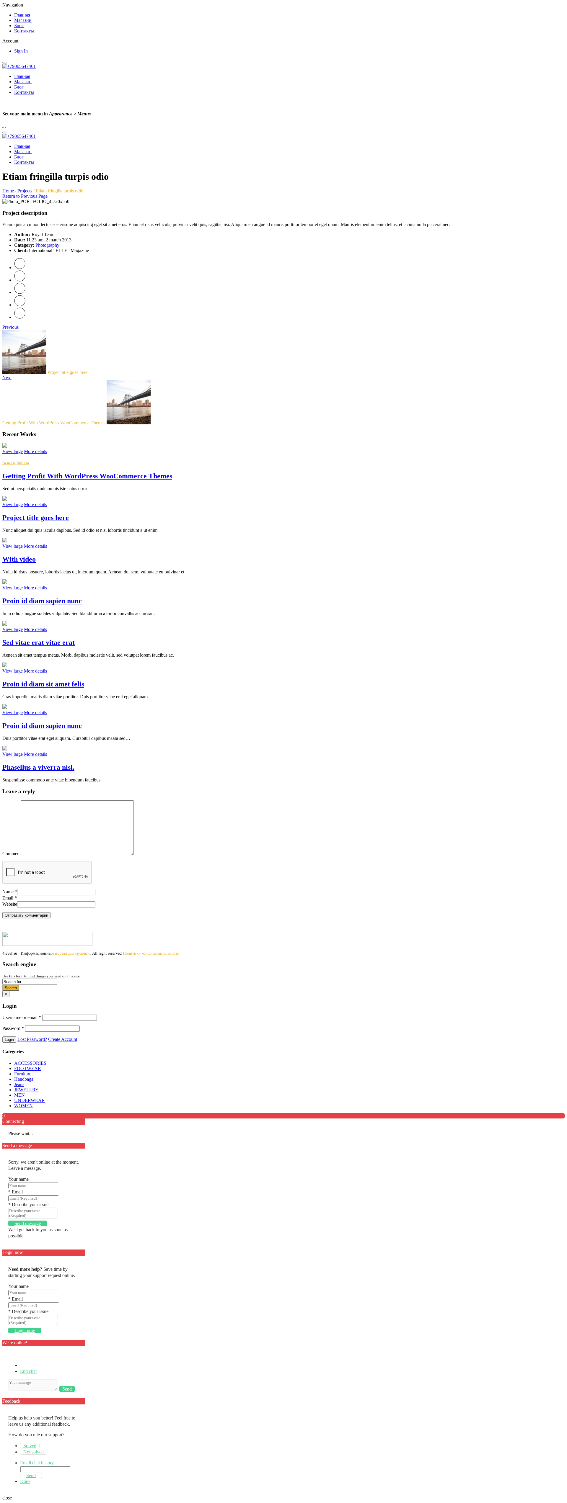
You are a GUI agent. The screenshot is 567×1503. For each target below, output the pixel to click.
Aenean (8, 463)
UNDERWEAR (29, 1100)
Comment (11, 853)
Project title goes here (35, 517)
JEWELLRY (26, 1089)
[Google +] (19, 304)
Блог (19, 25)
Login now (24, 1330)
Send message (27, 1223)
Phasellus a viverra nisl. (38, 767)
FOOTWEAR (27, 1068)
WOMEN (23, 1105)
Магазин (23, 20)
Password (13, 1028)
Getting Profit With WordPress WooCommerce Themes (87, 476)
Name (9, 891)
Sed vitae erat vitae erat (38, 642)
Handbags (23, 1079)
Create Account (62, 1039)
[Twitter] (19, 267)
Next (7, 377)
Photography (47, 245)
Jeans (19, 1084)
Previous (10, 327)
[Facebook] (19, 279)
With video (19, 559)
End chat (28, 1371)
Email (9, 897)
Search (11, 988)
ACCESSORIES (30, 1063)
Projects (24, 190)
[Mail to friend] (19, 317)
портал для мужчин (72, 953)
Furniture (22, 1073)
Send (67, 1388)
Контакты (24, 30)
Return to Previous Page (25, 196)
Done (25, 1481)
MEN (19, 1095)
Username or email (21, 1017)
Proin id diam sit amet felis (43, 684)
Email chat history (37, 1462)
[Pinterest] (19, 292)
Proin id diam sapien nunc (42, 601)
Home (8, 190)
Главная (22, 14)
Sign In (21, 50)
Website (9, 904)
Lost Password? (32, 1039)
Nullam (23, 463)
